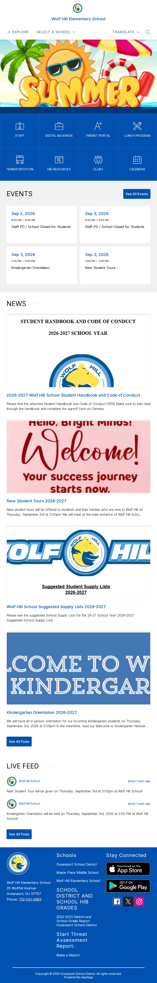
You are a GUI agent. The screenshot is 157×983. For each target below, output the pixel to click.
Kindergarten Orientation (31, 268)
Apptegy (87, 977)
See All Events (137, 194)
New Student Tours (101, 268)
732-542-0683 (30, 899)
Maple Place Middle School (77, 872)
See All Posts (19, 742)
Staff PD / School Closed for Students (41, 227)
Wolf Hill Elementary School (78, 881)
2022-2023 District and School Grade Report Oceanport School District (76, 921)
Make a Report (68, 955)
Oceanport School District (76, 864)
